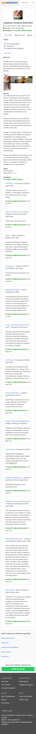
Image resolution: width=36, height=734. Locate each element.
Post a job (4, 681)
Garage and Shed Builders (9, 647)
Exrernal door (9, 266)
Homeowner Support (8, 688)
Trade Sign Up (23, 681)
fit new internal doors (12, 393)
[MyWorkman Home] (9, 2)
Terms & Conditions (25, 696)
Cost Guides (5, 703)
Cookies (29, 715)
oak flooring (9, 360)
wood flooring (10, 449)
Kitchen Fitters (6, 652)
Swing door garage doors (13, 478)
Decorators (5, 656)
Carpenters (5, 643)
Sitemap (4, 717)
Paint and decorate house (13, 539)
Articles (4, 700)
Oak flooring (9, 183)
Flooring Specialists (8, 638)
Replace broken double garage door (17, 421)
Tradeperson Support (26, 685)
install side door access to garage (16, 212)
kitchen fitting (9, 590)
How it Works (5, 685)
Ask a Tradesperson (8, 696)
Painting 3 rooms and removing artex (17, 501)
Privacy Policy (24, 700)
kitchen (7, 235)
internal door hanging (12, 290)
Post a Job (24, 2)
